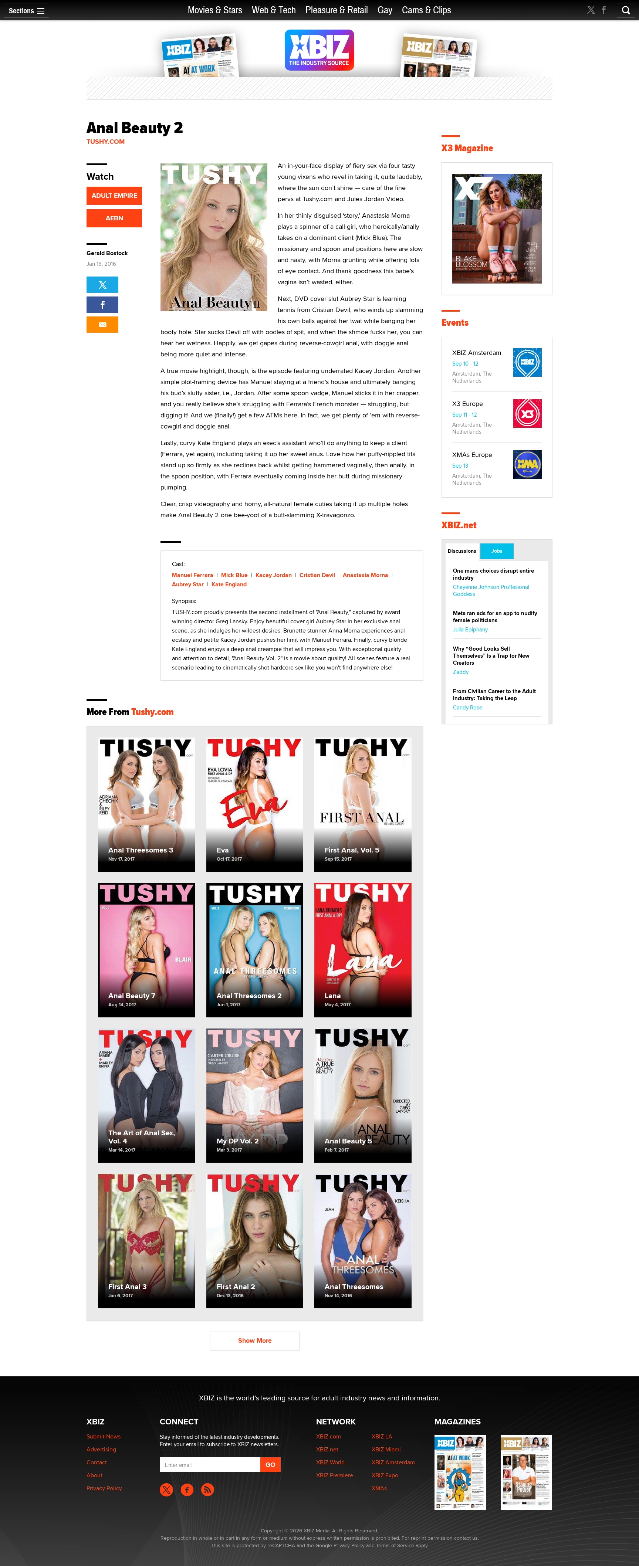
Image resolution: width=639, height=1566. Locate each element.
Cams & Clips (426, 10)
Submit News (104, 1436)
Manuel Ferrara (192, 575)
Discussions (462, 551)
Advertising (101, 1449)
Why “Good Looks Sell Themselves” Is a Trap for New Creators (491, 656)
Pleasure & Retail (336, 10)
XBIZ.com (328, 1436)
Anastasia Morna (365, 575)
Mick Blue (234, 575)
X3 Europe (467, 403)
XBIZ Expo (385, 1475)
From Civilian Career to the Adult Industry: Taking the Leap (494, 694)
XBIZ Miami (386, 1449)
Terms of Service (395, 1545)
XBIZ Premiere (334, 1475)
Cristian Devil (317, 575)
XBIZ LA (382, 1436)
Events (455, 322)
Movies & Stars (215, 10)
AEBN (114, 218)
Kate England (229, 584)
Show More (255, 1340)
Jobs (497, 551)
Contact (97, 1462)
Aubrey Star (188, 584)
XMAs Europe (472, 454)
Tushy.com (106, 141)
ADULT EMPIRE (114, 195)
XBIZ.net (459, 525)
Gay (385, 10)
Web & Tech (274, 10)
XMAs (379, 1488)
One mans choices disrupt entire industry (493, 574)
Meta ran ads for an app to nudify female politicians (495, 616)
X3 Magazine (467, 148)
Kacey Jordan (274, 575)
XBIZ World (330, 1462)
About (94, 1475)
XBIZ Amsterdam (476, 352)
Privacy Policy (104, 1488)
